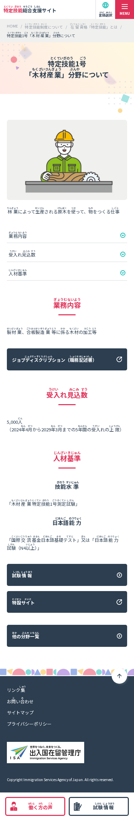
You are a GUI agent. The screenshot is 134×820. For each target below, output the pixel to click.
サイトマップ (20, 712)
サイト (29, 9)
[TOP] (119, 676)
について (44, 26)
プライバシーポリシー (29, 724)
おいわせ (20, 700)
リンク (16, 689)
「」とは (94, 26)
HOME (12, 26)
